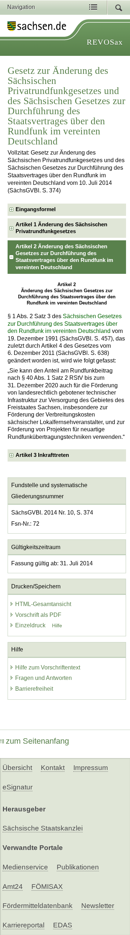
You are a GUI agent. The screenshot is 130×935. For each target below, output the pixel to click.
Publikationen (78, 867)
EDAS (62, 925)
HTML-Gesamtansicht (43, 604)
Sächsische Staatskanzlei (43, 828)
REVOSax (105, 41)
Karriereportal (23, 925)
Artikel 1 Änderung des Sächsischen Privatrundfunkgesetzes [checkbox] (61, 228)
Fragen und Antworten (43, 678)
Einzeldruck (31, 625)
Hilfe (57, 625)
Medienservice (25, 867)
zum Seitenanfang (37, 740)
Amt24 (13, 886)
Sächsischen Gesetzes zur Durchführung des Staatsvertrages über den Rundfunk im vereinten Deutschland (65, 323)
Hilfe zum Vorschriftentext (47, 667)
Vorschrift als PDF (38, 615)
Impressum (90, 767)
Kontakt (53, 767)
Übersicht (17, 767)
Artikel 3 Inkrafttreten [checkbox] (42, 455)
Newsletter (97, 905)
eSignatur (17, 787)
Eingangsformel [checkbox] (36, 209)
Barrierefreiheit (34, 689)
